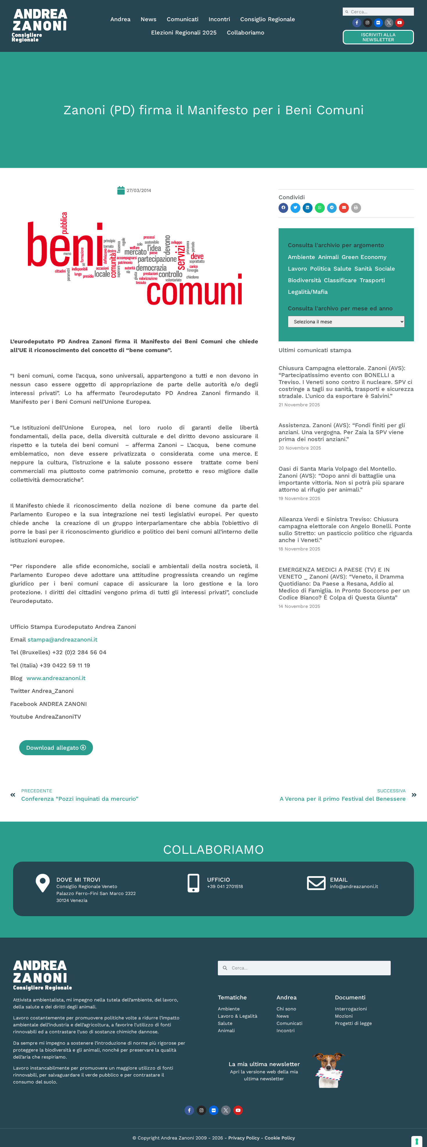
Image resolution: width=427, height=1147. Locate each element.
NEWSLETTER (378, 37)
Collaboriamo (245, 32)
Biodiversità (304, 280)
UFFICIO (218, 879)
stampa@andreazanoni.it (62, 639)
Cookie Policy (280, 1138)
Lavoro (297, 268)
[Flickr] (378, 22)
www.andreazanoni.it (55, 678)
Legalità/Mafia (308, 291)
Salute (342, 268)
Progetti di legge (353, 1023)
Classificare (340, 280)
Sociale (385, 268)
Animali (328, 256)
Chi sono (286, 1009)
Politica (320, 268)
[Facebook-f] (356, 22)
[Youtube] (399, 22)
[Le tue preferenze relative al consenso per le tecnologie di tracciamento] (416, 1141)
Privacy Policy (244, 1138)
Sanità (363, 268)
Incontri (219, 19)
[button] (283, 208)
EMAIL (339, 879)
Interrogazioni (351, 1009)
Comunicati (182, 19)
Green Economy (364, 256)
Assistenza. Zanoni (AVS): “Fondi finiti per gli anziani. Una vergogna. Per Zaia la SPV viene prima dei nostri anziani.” (342, 432)
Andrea (120, 19)
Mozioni (344, 1016)
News (149, 19)
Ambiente (301, 256)
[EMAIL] (316, 883)
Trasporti (372, 280)
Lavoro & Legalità (237, 1016)
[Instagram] (367, 22)
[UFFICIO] (193, 883)
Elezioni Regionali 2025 (184, 32)
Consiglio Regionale (267, 19)
